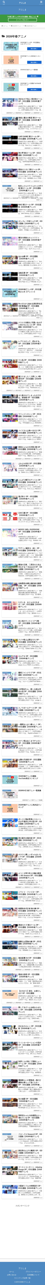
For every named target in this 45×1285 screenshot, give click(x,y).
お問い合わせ (11, 1275)
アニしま (22, 2)
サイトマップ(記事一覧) (22, 1278)
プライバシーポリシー (33, 1271)
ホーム (11, 1271)
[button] (40, 674)
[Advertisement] (22, 1229)
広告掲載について (33, 1275)
